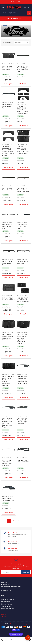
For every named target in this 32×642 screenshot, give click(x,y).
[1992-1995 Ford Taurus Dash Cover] (23, 449)
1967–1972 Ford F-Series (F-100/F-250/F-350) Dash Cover (23, 68)
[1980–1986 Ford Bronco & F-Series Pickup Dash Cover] (23, 177)
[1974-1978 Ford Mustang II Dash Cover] (23, 214)
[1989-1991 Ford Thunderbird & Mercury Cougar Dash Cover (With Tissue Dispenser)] (23, 365)
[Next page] (23, 521)
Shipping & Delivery (7, 599)
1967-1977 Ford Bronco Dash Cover (8, 189)
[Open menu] (3, 7)
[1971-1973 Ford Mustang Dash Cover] (8, 214)
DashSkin (4, 614)
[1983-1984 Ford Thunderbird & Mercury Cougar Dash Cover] (8, 449)
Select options (8, 84)
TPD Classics (20, 102)
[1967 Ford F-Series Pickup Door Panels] (8, 287)
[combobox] (16, 13)
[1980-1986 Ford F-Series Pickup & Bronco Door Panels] (23, 287)
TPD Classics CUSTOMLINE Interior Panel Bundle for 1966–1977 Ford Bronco (22, 109)
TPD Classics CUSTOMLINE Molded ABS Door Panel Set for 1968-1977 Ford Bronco (23, 150)
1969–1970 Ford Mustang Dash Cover (7, 263)
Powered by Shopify (21, 624)
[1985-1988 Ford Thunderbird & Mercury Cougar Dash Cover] (23, 407)
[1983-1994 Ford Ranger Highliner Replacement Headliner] (8, 324)
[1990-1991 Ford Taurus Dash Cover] (8, 487)
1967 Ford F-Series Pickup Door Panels (8, 299)
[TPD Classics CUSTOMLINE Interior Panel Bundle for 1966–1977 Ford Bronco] (23, 93)
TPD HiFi (4, 616)
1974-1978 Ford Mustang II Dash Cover (22, 226)
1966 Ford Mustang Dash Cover (23, 262)
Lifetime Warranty (6, 604)
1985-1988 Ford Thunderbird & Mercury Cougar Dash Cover (22, 420)
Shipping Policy (6, 606)
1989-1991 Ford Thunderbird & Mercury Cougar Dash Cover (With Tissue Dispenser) (22, 380)
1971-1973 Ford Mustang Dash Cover (7, 226)
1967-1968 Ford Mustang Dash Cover (7, 106)
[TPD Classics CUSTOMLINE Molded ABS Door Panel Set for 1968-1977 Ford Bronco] (23, 135)
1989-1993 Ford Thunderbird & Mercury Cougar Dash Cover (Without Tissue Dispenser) (7, 422)
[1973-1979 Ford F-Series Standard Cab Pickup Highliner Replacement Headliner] (8, 365)
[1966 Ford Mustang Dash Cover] (23, 250)
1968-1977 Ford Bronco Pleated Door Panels (7, 67)
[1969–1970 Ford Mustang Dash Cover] (8, 250)
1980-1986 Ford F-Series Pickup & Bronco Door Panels (23, 299)
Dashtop (4, 64)
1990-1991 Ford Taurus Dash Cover (8, 499)
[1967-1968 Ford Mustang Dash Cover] (8, 93)
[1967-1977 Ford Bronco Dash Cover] (8, 177)
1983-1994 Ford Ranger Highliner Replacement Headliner (7, 337)
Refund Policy (5, 602)
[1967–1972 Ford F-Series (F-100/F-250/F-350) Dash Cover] (23, 55)
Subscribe (25, 572)
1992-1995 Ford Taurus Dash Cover (23, 461)
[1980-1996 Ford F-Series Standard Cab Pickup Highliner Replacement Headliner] (23, 324)
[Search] (29, 13)
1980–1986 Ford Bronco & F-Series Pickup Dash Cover (23, 190)
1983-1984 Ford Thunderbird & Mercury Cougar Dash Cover (7, 462)
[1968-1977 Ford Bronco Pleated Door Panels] (8, 55)
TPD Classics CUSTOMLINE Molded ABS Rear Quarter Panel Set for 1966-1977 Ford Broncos (8, 151)
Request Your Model (7, 609)
